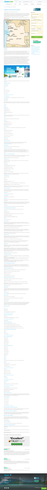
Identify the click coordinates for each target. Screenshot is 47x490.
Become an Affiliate (21, 484)
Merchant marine (6, 380)
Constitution (5, 198)
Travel (16, 1)
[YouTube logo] (8, 488)
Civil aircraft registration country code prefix (10, 329)
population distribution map (7, 143)
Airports (5, 332)
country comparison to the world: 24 (8, 94)
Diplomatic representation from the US (9, 277)
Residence (38, 28)
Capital (5, 178)
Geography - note (6, 159)
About (20, 478)
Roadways (5, 369)
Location (5, 79)
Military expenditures (7, 396)
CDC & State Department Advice (35, 54)
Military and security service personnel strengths (10, 407)
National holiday (6, 195)
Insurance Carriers (21, 481)
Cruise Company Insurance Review (35, 49)
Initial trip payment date (34, 30)
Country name (6, 164)
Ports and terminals (6, 386)
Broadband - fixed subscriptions (8, 314)
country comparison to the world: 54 (8, 335)
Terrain (5, 117)
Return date (38, 20)
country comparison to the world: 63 (8, 367)
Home (20, 477)
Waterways (5, 376)
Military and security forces (7, 392)
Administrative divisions (7, 188)
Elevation (5, 120)
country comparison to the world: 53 (8, 379)
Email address (33, 33)
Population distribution (7, 140)
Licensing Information (21, 482)
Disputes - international (7, 421)
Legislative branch (6, 234)
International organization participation (9, 263)
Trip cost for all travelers (34, 14)
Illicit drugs (5, 428)
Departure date (33, 20)
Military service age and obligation (8, 415)
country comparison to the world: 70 (8, 405)
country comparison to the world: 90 (8, 313)
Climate (5, 113)
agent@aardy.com (6, 482)
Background (5, 49)
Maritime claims (6, 107)
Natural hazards (6, 145)
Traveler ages (33, 25)
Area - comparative (6, 96)
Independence (6, 192)
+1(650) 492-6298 (26, 1)
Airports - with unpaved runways (8, 345)
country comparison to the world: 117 (9, 385)
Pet (19, 1)
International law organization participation (10, 207)
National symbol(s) (6, 292)
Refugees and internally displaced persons (9, 424)
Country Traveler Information (35, 48)
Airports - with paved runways (8, 336)
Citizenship (32, 28)
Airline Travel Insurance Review (35, 46)
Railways (5, 361)
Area (4, 88)
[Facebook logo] (5, 488)
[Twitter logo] (6, 488)
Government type (6, 175)
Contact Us (20, 483)
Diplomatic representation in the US (9, 268)
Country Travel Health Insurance (35, 47)
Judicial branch (6, 243)
